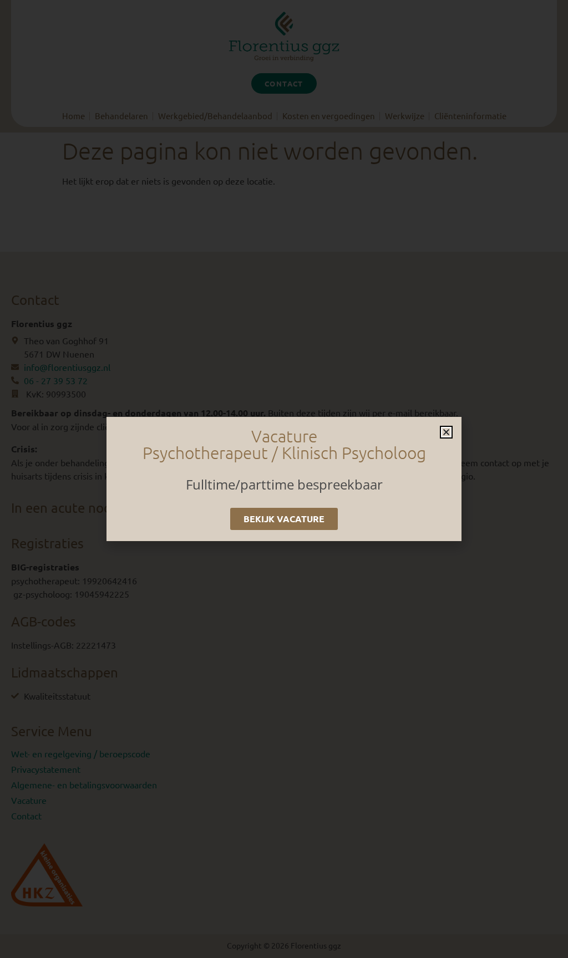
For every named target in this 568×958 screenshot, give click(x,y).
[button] (446, 432)
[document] (284, 479)
